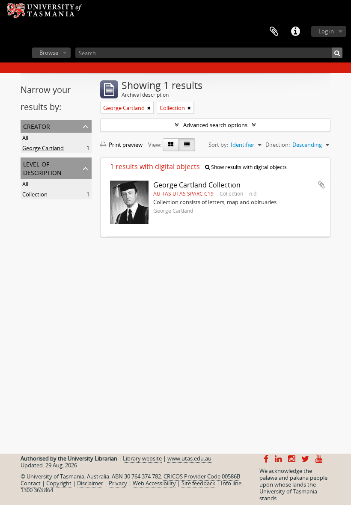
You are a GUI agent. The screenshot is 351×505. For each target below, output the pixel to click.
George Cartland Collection (197, 185)
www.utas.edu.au (189, 458)
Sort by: (218, 145)
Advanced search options (215, 125)
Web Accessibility (154, 483)
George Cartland (43, 148)
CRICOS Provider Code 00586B (202, 476)
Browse (48, 52)
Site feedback (198, 483)
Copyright (58, 483)
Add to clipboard (321, 185)
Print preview (125, 145)
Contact (31, 483)
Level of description (42, 167)
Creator (36, 125)
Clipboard (274, 31)
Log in (326, 31)
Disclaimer (90, 483)
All (25, 138)
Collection (35, 194)
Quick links (295, 31)
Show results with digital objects (248, 167)
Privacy (118, 483)
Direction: (277, 145)
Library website (142, 458)
